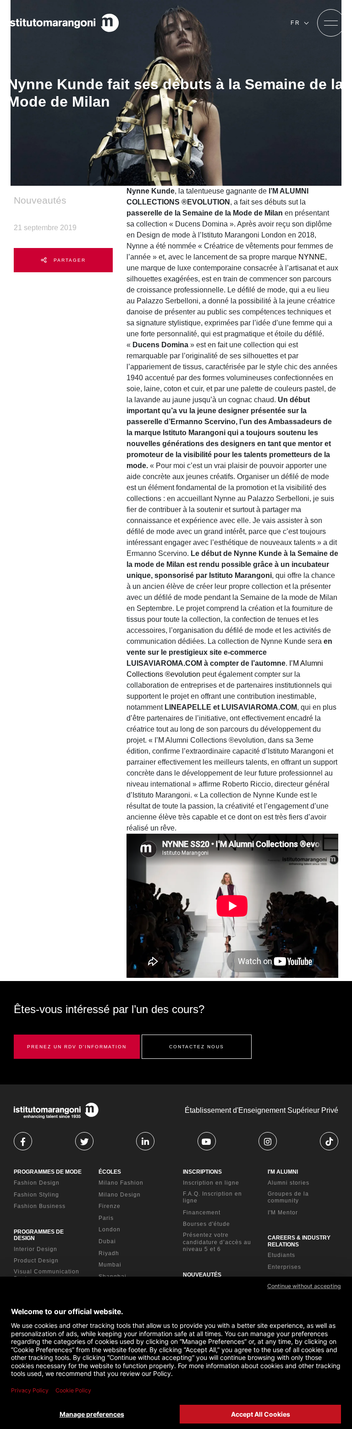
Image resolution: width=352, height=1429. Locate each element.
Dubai (107, 1241)
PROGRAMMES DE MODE (48, 1172)
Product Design (36, 1260)
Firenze (110, 1206)
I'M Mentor (283, 1212)
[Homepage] (63, 23)
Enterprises (284, 1267)
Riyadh (109, 1253)
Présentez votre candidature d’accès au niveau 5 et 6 (217, 1242)
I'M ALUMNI (283, 1172)
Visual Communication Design (46, 1275)
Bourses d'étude (206, 1224)
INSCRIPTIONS (202, 1172)
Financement (201, 1212)
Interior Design (35, 1249)
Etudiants (281, 1255)
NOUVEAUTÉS (202, 1275)
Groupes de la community (288, 1197)
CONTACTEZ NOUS (196, 1046)
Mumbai (110, 1265)
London (110, 1229)
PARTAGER (68, 260)
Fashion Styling (36, 1195)
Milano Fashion (121, 1183)
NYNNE (311, 257)
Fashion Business (40, 1206)
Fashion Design (37, 1183)
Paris (106, 1218)
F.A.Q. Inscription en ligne (212, 1197)
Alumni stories (288, 1183)
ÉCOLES (110, 1172)
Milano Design (120, 1195)
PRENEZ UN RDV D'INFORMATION (76, 1046)
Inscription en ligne (211, 1183)
